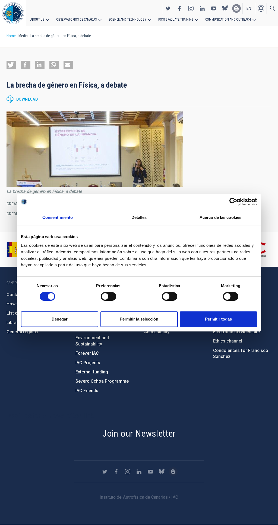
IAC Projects (87, 362)
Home (11, 36)
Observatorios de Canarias (76, 19)
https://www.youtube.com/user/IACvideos (213, 8)
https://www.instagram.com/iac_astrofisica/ (191, 8)
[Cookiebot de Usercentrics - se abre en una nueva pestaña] (233, 202)
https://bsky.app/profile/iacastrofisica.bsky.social (225, 8)
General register (23, 331)
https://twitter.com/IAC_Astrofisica (168, 8)
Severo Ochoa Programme (102, 381)
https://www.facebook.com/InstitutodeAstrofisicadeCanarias (179, 8)
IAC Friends (86, 390)
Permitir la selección (139, 319)
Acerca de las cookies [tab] (220, 217)
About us (37, 19)
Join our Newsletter (139, 433)
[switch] (108, 296)
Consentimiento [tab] (57, 217)
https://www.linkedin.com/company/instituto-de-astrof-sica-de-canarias (202, 8)
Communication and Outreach (228, 19)
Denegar (60, 319)
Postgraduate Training (175, 19)
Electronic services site (236, 331)
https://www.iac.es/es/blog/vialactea (236, 8)
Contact (14, 294)
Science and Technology (127, 19)
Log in (261, 8)
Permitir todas (218, 319)
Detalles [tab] (139, 217)
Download (27, 99)
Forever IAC (87, 353)
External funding (91, 371)
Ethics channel (227, 341)
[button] (11, 65)
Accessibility (156, 331)
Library (13, 322)
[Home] (13, 13)
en (249, 8)
